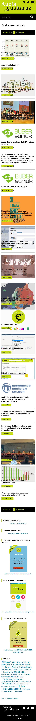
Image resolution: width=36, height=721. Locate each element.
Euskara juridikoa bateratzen (13, 349)
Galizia (22, 677)
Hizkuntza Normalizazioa (11, 680)
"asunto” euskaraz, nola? (18, 523)
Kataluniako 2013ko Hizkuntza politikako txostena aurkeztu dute (15, 54)
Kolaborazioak (24, 684)
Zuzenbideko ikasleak (11, 691)
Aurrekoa (5, 32)
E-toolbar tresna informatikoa (13, 373)
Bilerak (16, 669)
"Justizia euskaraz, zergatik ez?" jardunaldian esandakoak (15, 455)
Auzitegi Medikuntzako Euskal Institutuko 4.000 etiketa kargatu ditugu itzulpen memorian (17, 243)
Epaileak (19, 671)
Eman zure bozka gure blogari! (14, 187)
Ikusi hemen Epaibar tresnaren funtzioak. (18, 574)
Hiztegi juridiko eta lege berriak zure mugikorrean (18, 612)
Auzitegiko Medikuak (22, 667)
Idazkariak (6, 683)
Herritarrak (6, 679)
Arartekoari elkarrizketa (11, 65)
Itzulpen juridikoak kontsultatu (18, 533)
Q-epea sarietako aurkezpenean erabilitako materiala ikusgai (14, 494)
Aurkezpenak (17, 664)
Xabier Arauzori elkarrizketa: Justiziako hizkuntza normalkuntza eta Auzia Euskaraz (17, 414)
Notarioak (12, 686)
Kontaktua (18, 718)
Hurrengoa (21, 32)
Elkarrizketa (7, 672)
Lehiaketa (4, 686)
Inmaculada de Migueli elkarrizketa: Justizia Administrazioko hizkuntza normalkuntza (16, 428)
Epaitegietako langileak (9, 674)
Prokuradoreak (11, 688)
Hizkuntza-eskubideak (23, 681)
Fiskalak (15, 676)
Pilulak (20, 686)
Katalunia (15, 684)
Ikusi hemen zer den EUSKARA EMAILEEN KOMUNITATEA (18, 651)
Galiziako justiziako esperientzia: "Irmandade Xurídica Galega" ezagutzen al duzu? (15, 399)
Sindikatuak (26, 689)
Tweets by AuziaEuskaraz (9, 698)
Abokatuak (8, 662)
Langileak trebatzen (9, 324)
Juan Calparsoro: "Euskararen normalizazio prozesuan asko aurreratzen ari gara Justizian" (14, 272)
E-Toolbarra (25, 669)
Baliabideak (7, 669)
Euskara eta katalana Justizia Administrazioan (13, 482)
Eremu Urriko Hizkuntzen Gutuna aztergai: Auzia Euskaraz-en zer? (15, 299)
